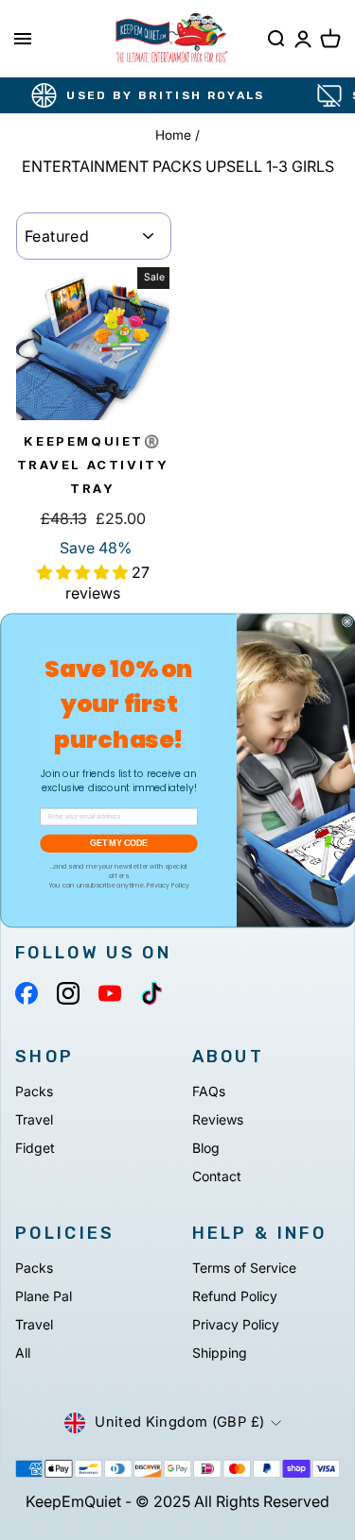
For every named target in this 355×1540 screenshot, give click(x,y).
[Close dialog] (347, 621)
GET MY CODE (119, 843)
